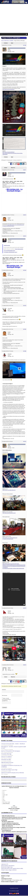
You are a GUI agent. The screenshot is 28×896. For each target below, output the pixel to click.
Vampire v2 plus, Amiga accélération (9, 870)
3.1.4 (4, 800)
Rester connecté (6, 698)
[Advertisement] (14, 18)
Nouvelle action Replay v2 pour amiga (9, 769)
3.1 (3, 797)
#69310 (24, 664)
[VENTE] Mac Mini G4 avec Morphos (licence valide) (12, 868)
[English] (11, 893)
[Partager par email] (26, 164)
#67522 (24, 441)
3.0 (3, 796)
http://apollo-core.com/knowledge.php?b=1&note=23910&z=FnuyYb (10, 538)
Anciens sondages (14, 810)
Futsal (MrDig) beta (6, 830)
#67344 (24, 270)
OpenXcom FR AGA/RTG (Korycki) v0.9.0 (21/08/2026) (12, 772)
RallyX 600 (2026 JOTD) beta (7, 762)
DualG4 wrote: (7, 245)
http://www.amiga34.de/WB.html (8, 89)
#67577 (24, 608)
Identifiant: (4, 689)
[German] (13, 893)
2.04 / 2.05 (5, 794)
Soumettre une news (14, 888)
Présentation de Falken (6, 759)
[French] (10, 893)
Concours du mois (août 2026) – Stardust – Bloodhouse (13, 743)
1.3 (3, 793)
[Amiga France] (14, 3)
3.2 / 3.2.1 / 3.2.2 (6, 802)
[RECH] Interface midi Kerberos (7, 865)
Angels (2, 877)
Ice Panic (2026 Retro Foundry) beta (10, 823)
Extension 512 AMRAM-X (6, 756)
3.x (3, 799)
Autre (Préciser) (6, 803)
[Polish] (18, 893)
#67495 (24, 329)
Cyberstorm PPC (4, 864)
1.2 (3, 792)
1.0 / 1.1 (4, 790)
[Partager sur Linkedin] (21, 164)
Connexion (5, 707)
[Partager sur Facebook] (11, 164)
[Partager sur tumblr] (23, 164)
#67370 (24, 305)
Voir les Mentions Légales (14, 890)
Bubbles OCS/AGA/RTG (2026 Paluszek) (11, 824)
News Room (6, 40)
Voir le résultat (14, 807)
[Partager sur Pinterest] (18, 164)
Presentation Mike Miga (6, 753)
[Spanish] (15, 893)
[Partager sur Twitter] (14, 164)
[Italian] (16, 893)
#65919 (24, 236)
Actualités (11, 40)
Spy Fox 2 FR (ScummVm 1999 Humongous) (10, 751)
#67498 (24, 351)
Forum (2, 40)
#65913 (24, 214)
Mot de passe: (4, 695)
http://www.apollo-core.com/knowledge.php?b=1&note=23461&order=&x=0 (13, 225)
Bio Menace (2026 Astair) (8, 821)
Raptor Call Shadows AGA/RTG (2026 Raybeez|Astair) (14, 831)
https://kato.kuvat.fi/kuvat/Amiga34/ (9, 512)
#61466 (24, 45)
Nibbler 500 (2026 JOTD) (7, 826)
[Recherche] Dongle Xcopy (6, 867)
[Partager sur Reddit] (16, 164)
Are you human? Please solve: (6, 700)
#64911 (24, 169)
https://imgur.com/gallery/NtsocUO (9, 490)
